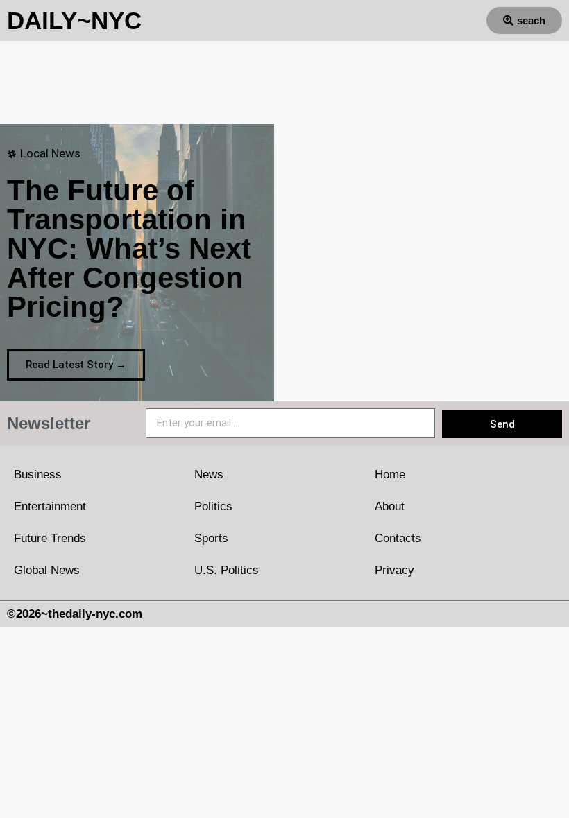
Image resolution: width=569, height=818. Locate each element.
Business (38, 474)
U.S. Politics (226, 570)
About (390, 506)
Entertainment (50, 506)
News (208, 474)
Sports (211, 538)
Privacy (394, 570)
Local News (50, 153)
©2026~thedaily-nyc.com (74, 613)
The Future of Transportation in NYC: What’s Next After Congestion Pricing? (129, 248)
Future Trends (50, 538)
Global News (47, 570)
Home (390, 474)
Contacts (398, 538)
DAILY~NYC (74, 20)
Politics (213, 506)
